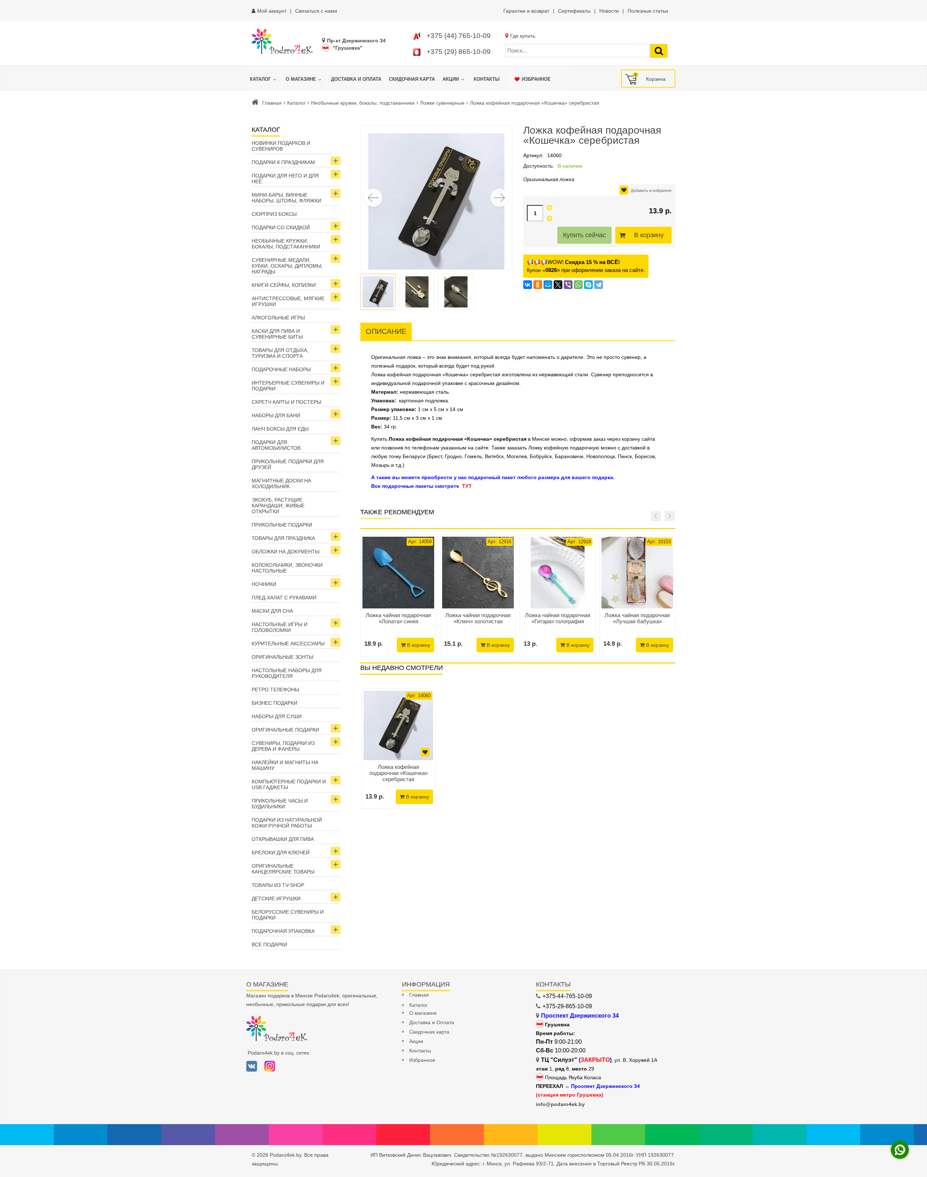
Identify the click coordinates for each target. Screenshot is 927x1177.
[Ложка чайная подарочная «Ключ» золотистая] (478, 572)
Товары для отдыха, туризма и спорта (280, 353)
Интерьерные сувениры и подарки (288, 385)
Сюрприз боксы (274, 214)
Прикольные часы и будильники (280, 803)
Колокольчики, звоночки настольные (287, 568)
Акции (416, 1041)
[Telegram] (598, 284)
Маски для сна (272, 611)
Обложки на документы (285, 551)
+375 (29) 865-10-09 (459, 51)
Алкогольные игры (278, 318)
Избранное (422, 1060)
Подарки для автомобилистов (276, 445)
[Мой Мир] (548, 284)
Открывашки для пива (283, 839)
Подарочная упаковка (283, 931)
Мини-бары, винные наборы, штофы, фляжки (286, 198)
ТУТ (467, 486)
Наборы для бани (276, 415)
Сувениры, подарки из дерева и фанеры (283, 746)
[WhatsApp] (578, 284)
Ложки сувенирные (442, 103)
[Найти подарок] (659, 51)
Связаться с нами (316, 11)
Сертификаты (574, 11)
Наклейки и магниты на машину (285, 765)
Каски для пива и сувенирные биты (277, 334)
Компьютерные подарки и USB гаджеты (289, 784)
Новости (609, 11)
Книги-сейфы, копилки (284, 285)
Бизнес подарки (274, 703)
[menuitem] (264, 79)
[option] (398, 748)
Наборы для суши (277, 716)
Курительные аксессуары (288, 643)
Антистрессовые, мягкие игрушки (288, 301)
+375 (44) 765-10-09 (459, 35)
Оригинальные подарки (285, 730)
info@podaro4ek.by (560, 1104)
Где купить (522, 36)
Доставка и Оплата (431, 1022)
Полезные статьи (648, 11)
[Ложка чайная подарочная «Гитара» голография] (557, 572)
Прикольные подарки (282, 525)
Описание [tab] (386, 331)
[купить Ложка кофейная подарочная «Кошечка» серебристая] (398, 725)
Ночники (264, 584)
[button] (499, 198)
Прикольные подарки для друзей (288, 464)
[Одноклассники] (537, 284)
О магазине (423, 1013)
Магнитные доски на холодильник (281, 483)
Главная (272, 103)
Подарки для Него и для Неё (285, 178)
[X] (558, 284)
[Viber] (568, 284)
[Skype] (588, 284)
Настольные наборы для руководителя (287, 673)
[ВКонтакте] (527, 284)
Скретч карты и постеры (286, 402)
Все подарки (269, 944)
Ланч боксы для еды (280, 429)
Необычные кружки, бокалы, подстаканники (363, 103)
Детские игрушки (276, 898)
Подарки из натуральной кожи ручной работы (287, 823)
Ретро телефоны (275, 689)
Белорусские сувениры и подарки (288, 915)
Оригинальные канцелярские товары (283, 869)
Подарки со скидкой (281, 227)
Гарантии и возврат (526, 11)
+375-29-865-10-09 (567, 1006)
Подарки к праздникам (283, 162)
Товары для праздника (283, 538)
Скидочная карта (429, 1032)
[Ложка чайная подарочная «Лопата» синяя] (398, 572)
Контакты (420, 1051)
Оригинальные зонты (282, 657)
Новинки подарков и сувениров (281, 146)
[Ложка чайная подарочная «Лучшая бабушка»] (637, 572)
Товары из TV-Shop (278, 885)
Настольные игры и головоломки (279, 627)
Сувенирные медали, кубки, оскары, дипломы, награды (287, 266)
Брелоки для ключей (281, 852)
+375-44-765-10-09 (567, 996)
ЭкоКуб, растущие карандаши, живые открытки (278, 505)
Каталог (296, 103)
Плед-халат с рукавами (284, 597)
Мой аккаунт (271, 11)
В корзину (649, 235)
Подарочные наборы (281, 369)
